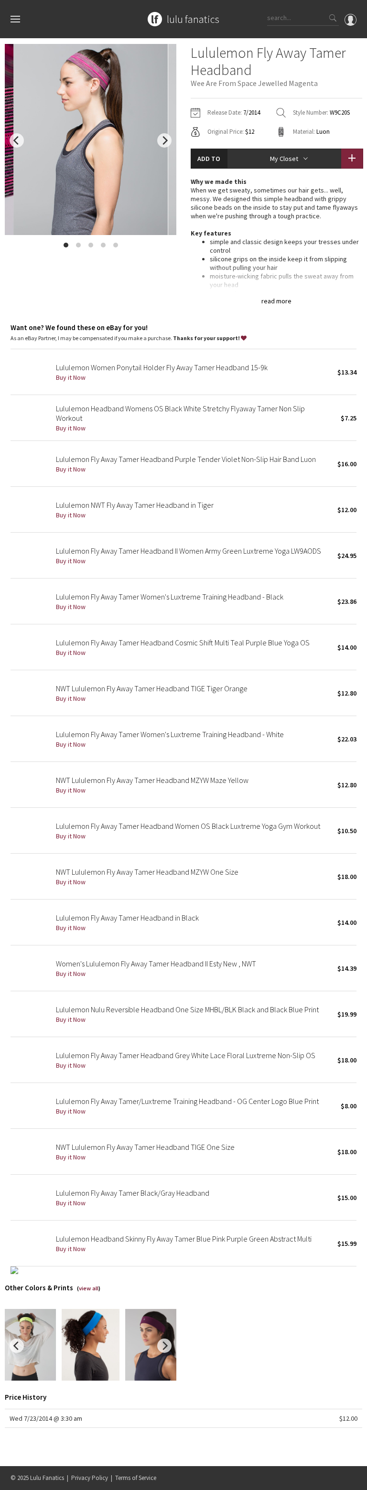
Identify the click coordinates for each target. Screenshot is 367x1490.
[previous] (17, 140)
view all (88, 1288)
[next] (164, 140)
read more (276, 301)
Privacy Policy (89, 1478)
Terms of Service (135, 1478)
